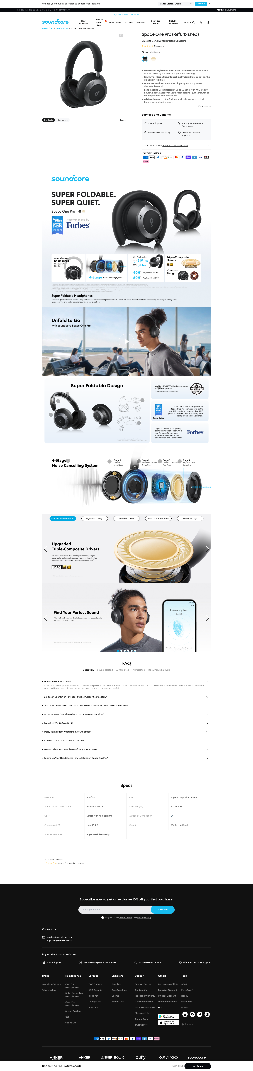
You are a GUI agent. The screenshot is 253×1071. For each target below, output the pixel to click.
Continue (200, 4)
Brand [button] (46, 976)
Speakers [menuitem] (141, 22)
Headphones (62, 28)
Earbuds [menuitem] (129, 22)
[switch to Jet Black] (145, 59)
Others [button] (162, 976)
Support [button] (139, 976)
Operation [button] (88, 670)
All (52, 28)
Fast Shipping (54, 962)
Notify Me (198, 1066)
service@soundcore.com (59, 937)
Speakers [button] (117, 976)
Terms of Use (125, 917)
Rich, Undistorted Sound (62, 518)
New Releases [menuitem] (83, 22)
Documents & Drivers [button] (159, 670)
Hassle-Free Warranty (150, 962)
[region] (126, 687)
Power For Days (190, 518)
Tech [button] (184, 976)
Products (48, 120)
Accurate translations (158, 518)
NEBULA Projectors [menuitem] (173, 22)
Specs (122, 120)
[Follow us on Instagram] (185, 1014)
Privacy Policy (144, 917)
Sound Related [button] (105, 670)
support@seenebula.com (60, 940)
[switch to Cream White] (153, 59)
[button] (176, 4)
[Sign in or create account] (208, 22)
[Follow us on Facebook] (192, 1014)
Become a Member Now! (175, 145)
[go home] (55, 21)
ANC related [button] (122, 670)
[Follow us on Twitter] (199, 1014)
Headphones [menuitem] (115, 22)
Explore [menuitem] (187, 22)
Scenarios (62, 120)
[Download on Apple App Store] (168, 1022)
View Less (203, 106)
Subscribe (163, 909)
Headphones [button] (73, 976)
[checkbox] (102, 917)
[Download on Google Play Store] (168, 1016)
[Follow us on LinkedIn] (207, 1014)
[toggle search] (193, 22)
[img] (146, 158)
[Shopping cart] (200, 22)
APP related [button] (139, 670)
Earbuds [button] (93, 976)
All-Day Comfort (126, 518)
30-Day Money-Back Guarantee (99, 962)
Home (45, 28)
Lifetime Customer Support (197, 962)
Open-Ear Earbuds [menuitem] (155, 22)
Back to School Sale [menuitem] (99, 22)
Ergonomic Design (94, 518)
